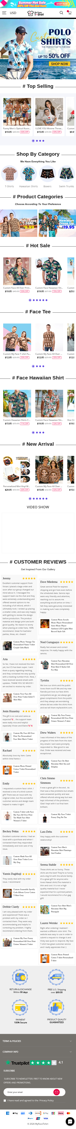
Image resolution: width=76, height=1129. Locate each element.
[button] (33, 74)
